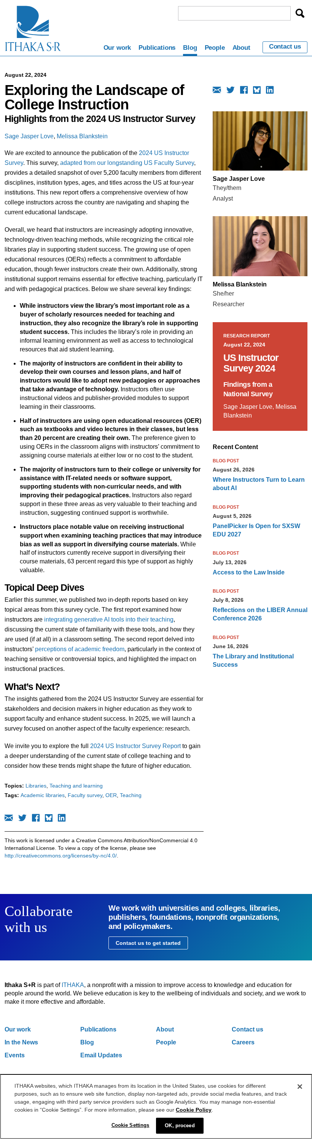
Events (15, 1055)
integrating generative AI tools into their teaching (109, 619)
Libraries (35, 786)
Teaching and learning (76, 786)
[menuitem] (117, 49)
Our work (117, 47)
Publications (156, 47)
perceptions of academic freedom (79, 649)
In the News (21, 1042)
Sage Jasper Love (29, 136)
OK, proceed (179, 1125)
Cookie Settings (130, 1125)
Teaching (131, 795)
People (215, 47)
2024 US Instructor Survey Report (136, 746)
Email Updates (101, 1055)
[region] (156, 1106)
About (241, 47)
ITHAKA (73, 985)
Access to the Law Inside (249, 572)
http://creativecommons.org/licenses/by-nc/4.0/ (61, 856)
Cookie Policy (194, 1110)
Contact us (285, 46)
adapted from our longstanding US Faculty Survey (127, 163)
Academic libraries (43, 795)
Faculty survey (85, 795)
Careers (243, 1042)
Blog (190, 47)
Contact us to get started (148, 943)
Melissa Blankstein (82, 136)
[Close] (299, 1086)
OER (111, 795)
